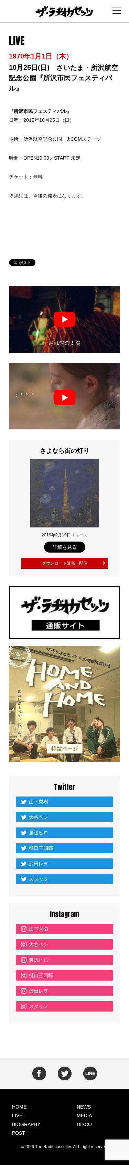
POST (18, 1133)
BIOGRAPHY (26, 1124)
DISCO (84, 1124)
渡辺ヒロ (38, 832)
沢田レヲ (38, 863)
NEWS (84, 1107)
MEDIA (84, 1115)
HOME (19, 1107)
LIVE (17, 1115)
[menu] (116, 10)
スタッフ (38, 879)
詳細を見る (65, 547)
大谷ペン (38, 817)
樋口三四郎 (41, 848)
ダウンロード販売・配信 (64, 563)
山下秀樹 (38, 801)
